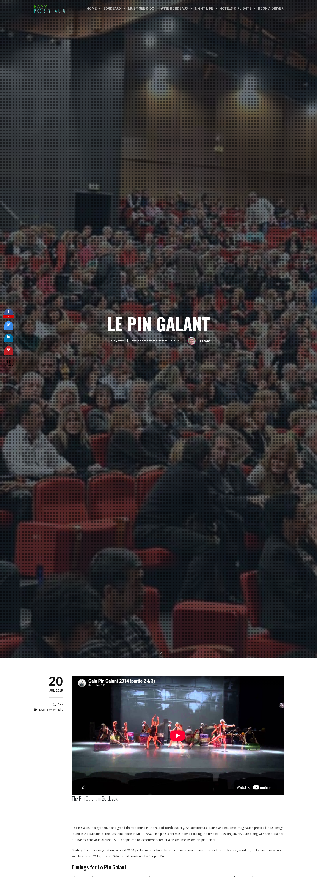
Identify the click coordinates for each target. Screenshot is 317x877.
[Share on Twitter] (8, 328)
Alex (207, 341)
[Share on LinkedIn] (8, 341)
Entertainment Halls (163, 340)
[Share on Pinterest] (8, 353)
